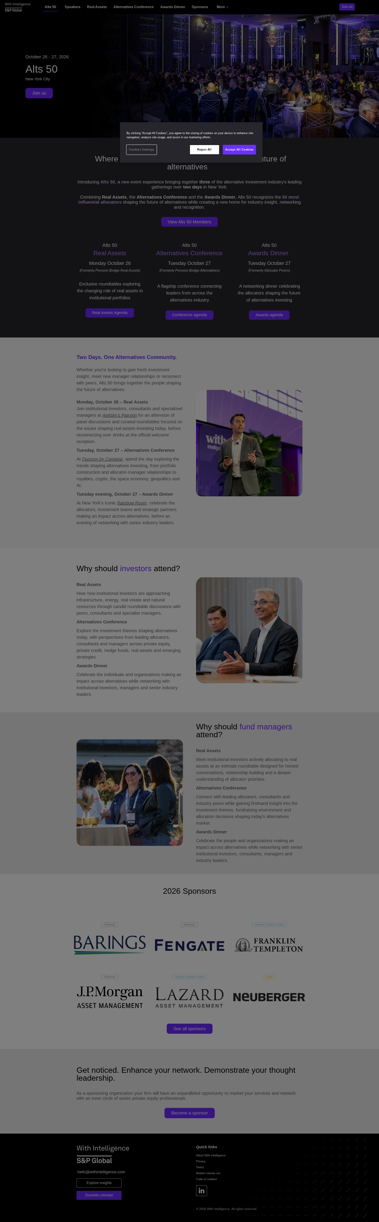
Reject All (204, 149)
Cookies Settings (141, 149)
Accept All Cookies (239, 149)
